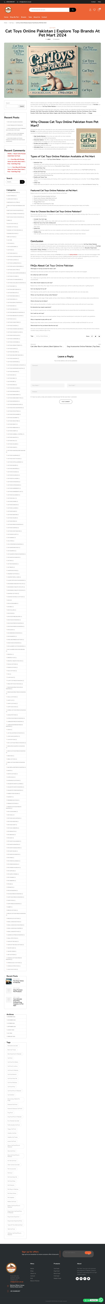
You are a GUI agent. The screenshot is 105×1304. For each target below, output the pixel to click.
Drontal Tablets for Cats (14, 661)
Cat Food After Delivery (14, 256)
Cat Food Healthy (12, 437)
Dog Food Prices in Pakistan (15, 626)
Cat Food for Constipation (14, 407)
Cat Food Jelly (11, 498)
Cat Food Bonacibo (12, 296)
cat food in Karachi (12, 475)
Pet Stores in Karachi (13, 867)
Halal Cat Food (11, 697)
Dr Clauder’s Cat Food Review (15, 646)
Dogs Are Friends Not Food (14, 639)
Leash (9, 729)
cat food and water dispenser (15, 273)
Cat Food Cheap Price (13, 322)
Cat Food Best (11, 286)
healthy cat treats (13, 1137)
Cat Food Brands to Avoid (14, 315)
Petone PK (10, 887)
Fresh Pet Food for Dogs (14, 684)
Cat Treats (10, 567)
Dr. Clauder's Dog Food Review (16, 649)
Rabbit (9, 907)
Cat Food (9, 250)
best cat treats (12, 1050)
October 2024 (11, 1023)
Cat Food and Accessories (14, 266)
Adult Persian (11, 195)
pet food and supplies (13, 818)
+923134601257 (10, 2)
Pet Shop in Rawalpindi (13, 847)
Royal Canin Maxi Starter (14, 928)
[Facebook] (92, 336)
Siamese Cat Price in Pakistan (15, 935)
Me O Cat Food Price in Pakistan (16, 742)
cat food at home (12, 276)
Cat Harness (10, 537)
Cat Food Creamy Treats (14, 345)
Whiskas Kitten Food (13, 966)
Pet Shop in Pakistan (13, 844)
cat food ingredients (13, 488)
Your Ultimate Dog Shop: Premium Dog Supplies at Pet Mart (18, 1002)
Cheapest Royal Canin (13, 577)
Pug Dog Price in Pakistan (14, 893)
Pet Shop (9, 838)
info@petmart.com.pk (25, 2)
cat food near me (12, 514)
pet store (10, 857)
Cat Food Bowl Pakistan (14, 302)
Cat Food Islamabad (13, 495)
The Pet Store (11, 951)
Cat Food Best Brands (13, 289)
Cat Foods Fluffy (12, 534)
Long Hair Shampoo (12, 736)
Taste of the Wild (12, 941)
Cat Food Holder (12, 444)
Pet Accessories (11, 811)
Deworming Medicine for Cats (15, 583)
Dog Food (10, 613)
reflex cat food (11, 910)
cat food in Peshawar (13, 485)
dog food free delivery (13, 616)
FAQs (99, 2)
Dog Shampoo (11, 636)
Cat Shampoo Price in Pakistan (15, 554)
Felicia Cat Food (11, 664)
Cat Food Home (11, 447)
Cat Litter (10, 541)
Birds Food (57, 1273)
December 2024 (11, 1016)
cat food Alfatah (12, 259)
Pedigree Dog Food (12, 800)
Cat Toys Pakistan (12, 564)
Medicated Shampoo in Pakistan (16, 746)
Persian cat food (12, 803)
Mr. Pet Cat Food (12, 1160)
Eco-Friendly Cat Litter (13, 1121)
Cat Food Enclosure (13, 388)
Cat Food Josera (11, 501)
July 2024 (9, 1033)
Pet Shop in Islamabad (13, 841)
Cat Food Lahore (12, 508)
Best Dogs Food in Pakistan (15, 217)
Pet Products (11, 831)
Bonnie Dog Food (12, 233)
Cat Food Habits (11, 430)
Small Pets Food (12, 938)
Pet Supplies (10, 870)
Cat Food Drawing (12, 371)
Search (8, 103)
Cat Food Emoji (11, 384)
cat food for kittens (13, 411)
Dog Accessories (12, 603)
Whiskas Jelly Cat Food (13, 962)
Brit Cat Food (11, 236)
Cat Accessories (11, 246)
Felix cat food (11, 670)
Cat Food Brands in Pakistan (15, 312)
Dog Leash (10, 629)
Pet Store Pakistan (12, 864)
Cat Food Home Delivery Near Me (16, 450)
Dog (8, 600)
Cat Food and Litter (12, 269)
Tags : (32, 336)
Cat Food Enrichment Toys (14, 398)
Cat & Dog (10, 243)
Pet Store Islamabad (13, 861)
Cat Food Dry (11, 375)
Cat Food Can (11, 319)
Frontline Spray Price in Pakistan (16, 692)
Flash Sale (10, 677)
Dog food (10, 1112)
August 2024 (10, 1030)
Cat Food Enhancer (12, 391)
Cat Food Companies (13, 338)
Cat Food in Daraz (12, 471)
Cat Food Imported (12, 468)
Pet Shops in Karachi (13, 854)
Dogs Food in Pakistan (13, 643)
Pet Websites (10, 880)
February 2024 (11, 1036)
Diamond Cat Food (12, 593)
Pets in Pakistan (11, 890)
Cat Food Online (11, 518)
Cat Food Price (11, 521)
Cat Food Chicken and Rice (14, 328)
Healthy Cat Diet (12, 1133)
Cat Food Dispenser (12, 361)
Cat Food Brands (12, 309)
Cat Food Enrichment (13, 394)
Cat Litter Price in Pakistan (14, 544)
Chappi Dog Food (12, 570)
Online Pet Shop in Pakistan (15, 787)
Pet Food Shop (11, 824)
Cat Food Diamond (12, 358)
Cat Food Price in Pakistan (14, 524)
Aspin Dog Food (11, 199)
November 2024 (11, 1020)
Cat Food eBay (11, 378)
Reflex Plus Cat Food (13, 918)
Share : (88, 336)
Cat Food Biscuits (12, 292)
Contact (93, 2)
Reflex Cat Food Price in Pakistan (16, 913)
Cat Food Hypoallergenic (14, 462)
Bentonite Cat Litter (12, 202)
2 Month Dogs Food (12, 192)
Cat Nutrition (11, 1095)
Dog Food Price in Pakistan (14, 623)
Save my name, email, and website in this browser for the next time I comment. (54, 397)
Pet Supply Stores (12, 874)
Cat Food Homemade (13, 455)
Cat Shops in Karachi (13, 557)
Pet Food (10, 1173)
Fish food (56, 1276)
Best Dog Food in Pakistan (14, 210)
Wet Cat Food (11, 954)
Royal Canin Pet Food (13, 931)
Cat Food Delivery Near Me (14, 355)
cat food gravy (11, 424)
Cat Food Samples (12, 527)
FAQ (31, 1278)
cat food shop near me (13, 531)
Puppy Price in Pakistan (13, 903)
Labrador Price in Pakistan (14, 721)
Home (5, 23)
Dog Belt (9, 606)
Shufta (10, 154)
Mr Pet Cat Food (11, 773)
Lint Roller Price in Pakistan (15, 733)
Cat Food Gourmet (12, 417)
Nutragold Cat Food (13, 780)
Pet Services (10, 834)
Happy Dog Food (11, 706)
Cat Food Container (12, 342)
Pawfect (9, 797)
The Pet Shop (10, 948)
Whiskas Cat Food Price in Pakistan (14, 1233)
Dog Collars (11, 610)
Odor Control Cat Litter (14, 1165)
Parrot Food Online (12, 793)
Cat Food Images (11, 465)
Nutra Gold (10, 777)
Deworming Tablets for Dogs (15, 590)
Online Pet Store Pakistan (14, 790)
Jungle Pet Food (11, 715)
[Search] (22, 182)
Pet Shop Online (11, 851)
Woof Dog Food (11, 969)
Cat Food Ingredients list (14, 491)
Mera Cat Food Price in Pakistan (16, 762)
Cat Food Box (11, 306)
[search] (72, 10)
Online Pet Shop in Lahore (14, 783)
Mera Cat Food (11, 759)
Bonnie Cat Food (11, 227)
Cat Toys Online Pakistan (42, 336)
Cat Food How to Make (13, 458)
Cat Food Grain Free (12, 421)
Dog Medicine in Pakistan (14, 633)
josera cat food (12, 1141)
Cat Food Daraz (11, 348)
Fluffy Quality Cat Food (14, 1125)
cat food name (11, 511)
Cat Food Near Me (12, 1078)
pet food (9, 815)
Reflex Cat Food (12, 1201)
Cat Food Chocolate (13, 335)
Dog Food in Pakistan (13, 620)
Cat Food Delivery (12, 351)
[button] (99, 9)
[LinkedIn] (99, 336)
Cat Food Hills (11, 440)
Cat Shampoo (11, 550)
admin (48, 39)
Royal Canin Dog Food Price (15, 925)
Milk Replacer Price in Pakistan (15, 767)
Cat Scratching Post (13, 547)
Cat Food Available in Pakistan (15, 282)
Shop (31, 1271)
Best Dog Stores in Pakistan (15, 213)
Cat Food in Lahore (12, 478)
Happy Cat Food (11, 703)
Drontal (9, 654)
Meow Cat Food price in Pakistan (14, 1146)
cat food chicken (12, 325)
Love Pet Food (11, 739)
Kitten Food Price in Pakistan (15, 718)
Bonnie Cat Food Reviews (14, 230)
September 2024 (11, 1026)
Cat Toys (11, 23)
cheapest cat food (12, 573)
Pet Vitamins (10, 877)
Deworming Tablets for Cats (15, 587)
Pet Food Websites (12, 828)
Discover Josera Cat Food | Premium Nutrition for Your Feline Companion (15, 140)
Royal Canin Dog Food (13, 921)
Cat (8, 240)
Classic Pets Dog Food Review (15, 580)
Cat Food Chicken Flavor (14, 332)
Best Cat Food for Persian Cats (16, 205)
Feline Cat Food (11, 667)
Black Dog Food (11, 223)
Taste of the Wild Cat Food (14, 944)
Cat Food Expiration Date (14, 404)
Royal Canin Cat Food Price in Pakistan (15, 1211)
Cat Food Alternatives (13, 263)
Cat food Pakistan (12, 1082)
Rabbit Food (57, 1278)
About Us (33, 1273)
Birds (8, 220)
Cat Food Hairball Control (15, 434)
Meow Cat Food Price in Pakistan (16, 751)
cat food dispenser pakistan (15, 368)
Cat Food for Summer (13, 414)
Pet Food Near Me (12, 821)
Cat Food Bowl (11, 299)
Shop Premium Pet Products (15, 125)
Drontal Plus (11, 657)
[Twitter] (95, 336)
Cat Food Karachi (12, 504)
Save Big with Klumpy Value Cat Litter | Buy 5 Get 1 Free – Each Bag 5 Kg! (16, 162)
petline (9, 884)
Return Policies (34, 1281)
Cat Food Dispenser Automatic (15, 365)
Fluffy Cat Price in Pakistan (14, 680)
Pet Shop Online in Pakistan (15, 122)
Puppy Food (10, 900)
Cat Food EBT (11, 381)
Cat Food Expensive (12, 401)
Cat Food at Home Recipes (14, 279)
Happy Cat (10, 700)
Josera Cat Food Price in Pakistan (16, 710)
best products (73, 254)
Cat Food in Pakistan (13, 481)
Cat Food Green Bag (12, 427)
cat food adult (11, 253)
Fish (8, 674)
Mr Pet (9, 770)
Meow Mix (10, 755)
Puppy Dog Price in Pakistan (15, 897)
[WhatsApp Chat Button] (100, 1299)
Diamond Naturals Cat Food (15, 596)
